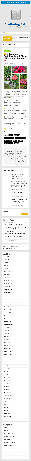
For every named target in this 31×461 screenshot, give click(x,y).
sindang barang (9, 143)
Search (5, 211)
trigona (17, 143)
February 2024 (7, 345)
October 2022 (7, 392)
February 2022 (7, 416)
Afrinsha (6, 427)
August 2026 (7, 256)
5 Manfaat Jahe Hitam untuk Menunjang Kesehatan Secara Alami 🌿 (19, 201)
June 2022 (6, 404)
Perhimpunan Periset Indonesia (11, 451)
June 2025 (6, 298)
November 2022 (8, 389)
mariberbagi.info (15, 24)
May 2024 (6, 336)
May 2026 (6, 265)
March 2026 (7, 271)
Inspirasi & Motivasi (9, 436)
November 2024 (8, 318)
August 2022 (7, 398)
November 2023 (8, 354)
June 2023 (6, 368)
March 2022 (7, 413)
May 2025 (6, 301)
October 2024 (7, 321)
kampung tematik (9, 138)
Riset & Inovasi (8, 454)
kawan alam (8, 140)
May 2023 (6, 371)
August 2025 (7, 292)
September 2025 (8, 289)
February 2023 (7, 380)
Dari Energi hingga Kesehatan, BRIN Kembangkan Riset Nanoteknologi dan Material (15, 3)
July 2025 (6, 295)
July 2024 (6, 330)
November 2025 (8, 283)
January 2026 (7, 277)
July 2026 (6, 259)
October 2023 (7, 357)
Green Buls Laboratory (9, 433)
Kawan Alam (7, 50)
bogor (10, 135)
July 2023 (6, 366)
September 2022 (8, 395)
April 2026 (6, 268)
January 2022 (7, 419)
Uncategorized (7, 457)
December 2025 (8, 280)
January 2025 (7, 312)
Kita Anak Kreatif (8, 445)
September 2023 (8, 360)
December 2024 (8, 315)
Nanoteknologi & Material (10, 448)
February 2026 (7, 274)
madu (14, 140)
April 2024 (6, 339)
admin (6, 63)
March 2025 (7, 306)
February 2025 (7, 309)
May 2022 (6, 407)
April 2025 (6, 304)
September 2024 (8, 324)
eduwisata (17, 135)
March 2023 (7, 377)
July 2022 (6, 401)
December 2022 (8, 386)
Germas (6, 430)
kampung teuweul (20, 138)
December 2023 (8, 351)
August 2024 (7, 327)
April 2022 (6, 410)
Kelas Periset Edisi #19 (10, 241)
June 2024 (6, 333)
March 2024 (7, 342)
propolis (20, 140)
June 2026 (6, 262)
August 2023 (7, 363)
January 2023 (7, 383)
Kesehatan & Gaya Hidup (10, 442)
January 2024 (7, 348)
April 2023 (6, 374)
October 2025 (7, 286)
